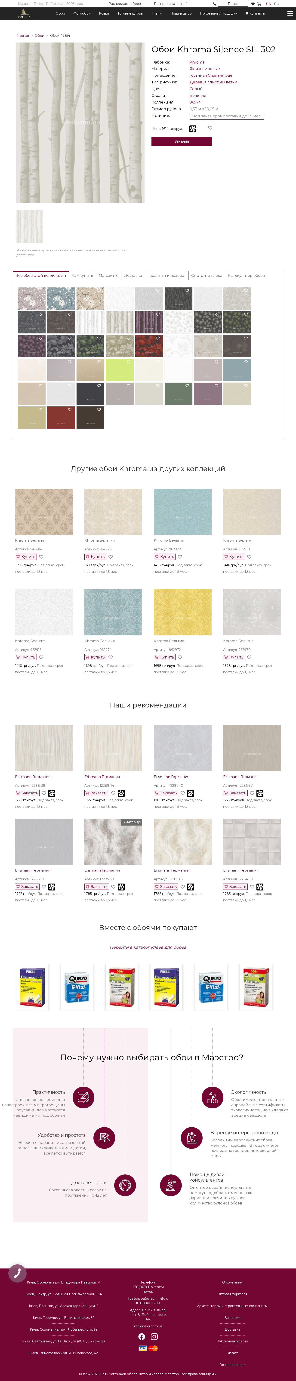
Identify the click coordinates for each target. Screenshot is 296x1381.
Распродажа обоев (124, 4)
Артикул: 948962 (29, 549)
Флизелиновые (205, 69)
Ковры (104, 13)
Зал (228, 75)
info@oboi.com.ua (148, 1326)
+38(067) (148, 1289)
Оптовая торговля (232, 1294)
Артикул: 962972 (167, 650)
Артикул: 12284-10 (238, 879)
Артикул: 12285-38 (99, 879)
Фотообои (82, 13)
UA (268, 4)
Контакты (256, 13)
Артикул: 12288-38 (30, 785)
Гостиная (198, 75)
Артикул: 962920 (167, 549)
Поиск (233, 4)
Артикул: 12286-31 (29, 879)
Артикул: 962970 (237, 650)
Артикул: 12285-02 (168, 879)
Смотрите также (206, 275)
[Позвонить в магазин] (215, 4)
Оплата (232, 1353)
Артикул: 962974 (97, 650)
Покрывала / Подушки (218, 13)
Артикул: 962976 (97, 549)
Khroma (197, 62)
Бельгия (198, 95)
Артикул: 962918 (236, 549)
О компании (232, 1282)
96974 (195, 102)
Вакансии (232, 1318)
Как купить (82, 275)
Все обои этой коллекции (40, 275)
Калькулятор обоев (246, 275)
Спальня (216, 75)
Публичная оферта (232, 1341)
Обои (60, 13)
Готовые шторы (130, 13)
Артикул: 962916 (28, 650)
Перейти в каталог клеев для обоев (148, 947)
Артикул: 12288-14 (99, 785)
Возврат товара (232, 1365)
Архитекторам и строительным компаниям (232, 1306)
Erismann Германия (32, 776)
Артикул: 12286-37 (238, 785)
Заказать (182, 141)
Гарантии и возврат (167, 275)
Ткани (157, 13)
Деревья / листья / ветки (213, 82)
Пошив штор (181, 13)
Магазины (108, 275)
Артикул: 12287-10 (168, 785)
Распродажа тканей (171, 4)
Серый (196, 89)
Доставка (133, 275)
